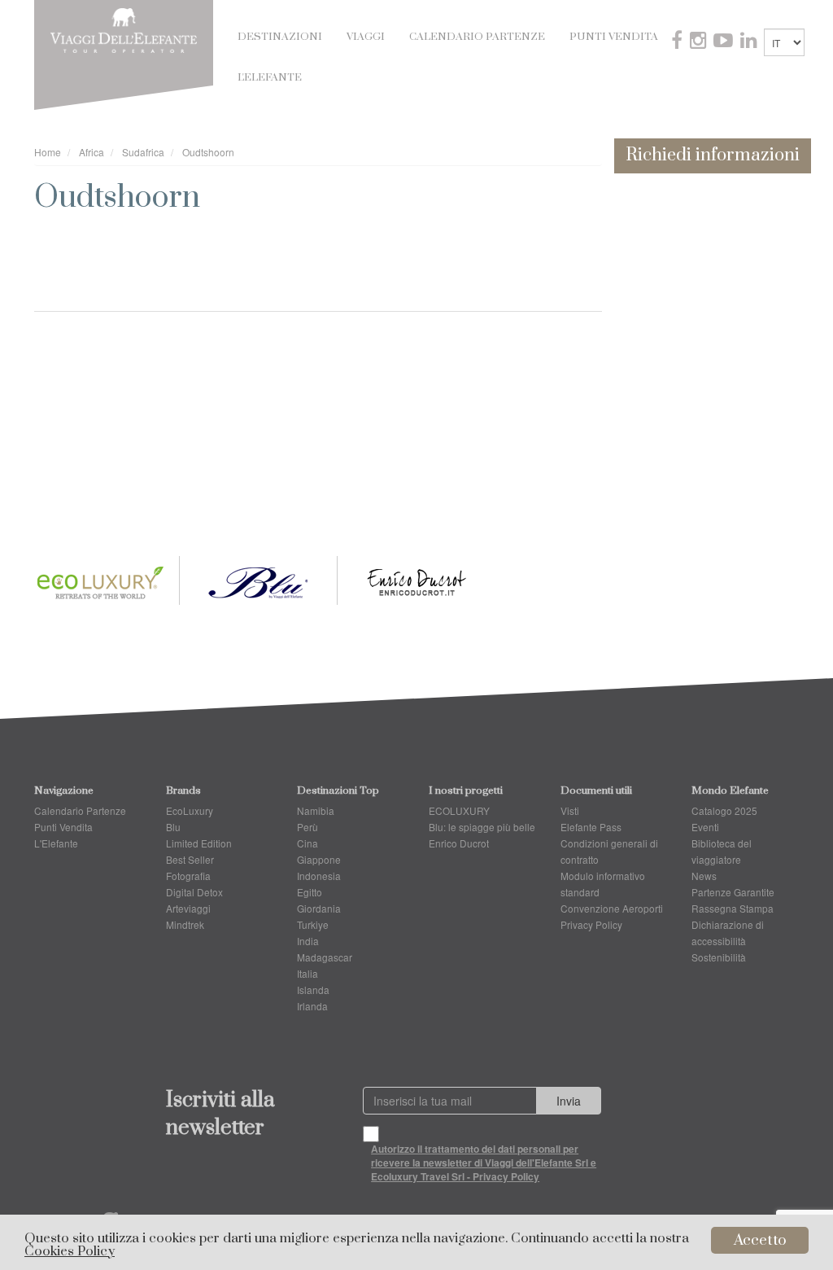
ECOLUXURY (459, 810)
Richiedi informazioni (713, 155)
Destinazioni (280, 36)
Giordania (319, 908)
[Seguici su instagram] (699, 42)
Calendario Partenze (477, 36)
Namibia (315, 810)
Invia (568, 1101)
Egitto (309, 892)
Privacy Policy (591, 924)
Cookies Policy (69, 1251)
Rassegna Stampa (732, 908)
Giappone (319, 859)
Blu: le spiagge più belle (482, 827)
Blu (173, 827)
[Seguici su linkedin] (750, 42)
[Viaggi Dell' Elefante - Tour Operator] (123, 28)
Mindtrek (185, 924)
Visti (569, 810)
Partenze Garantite (732, 892)
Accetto (760, 1240)
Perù (307, 827)
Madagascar (324, 957)
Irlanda (312, 1006)
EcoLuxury (189, 810)
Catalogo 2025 (724, 810)
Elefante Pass (590, 827)
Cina (307, 843)
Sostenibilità (718, 957)
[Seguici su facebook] (678, 42)
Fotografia (188, 875)
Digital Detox (194, 892)
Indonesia (319, 875)
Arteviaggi (188, 908)
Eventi (705, 827)
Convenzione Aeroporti (611, 908)
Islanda (313, 989)
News (704, 875)
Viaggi (366, 36)
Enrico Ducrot (459, 843)
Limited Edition (199, 843)
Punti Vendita (613, 36)
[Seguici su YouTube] (724, 42)
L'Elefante (270, 77)
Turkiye (313, 924)
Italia (307, 973)
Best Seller (190, 859)
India (308, 941)
